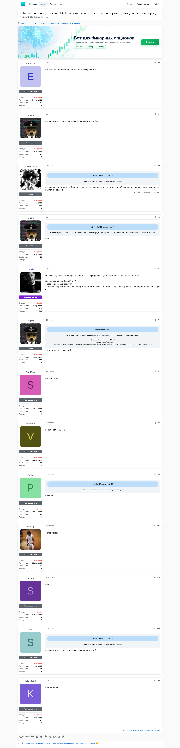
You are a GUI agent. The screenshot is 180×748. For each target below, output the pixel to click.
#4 (159, 217)
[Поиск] (155, 4)
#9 (159, 474)
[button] (64, 4)
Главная (33, 4)
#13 (158, 680)
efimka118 (25, 17)
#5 (159, 269)
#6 (159, 320)
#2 (159, 114)
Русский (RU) (28, 743)
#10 (158, 526)
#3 (159, 166)
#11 (158, 577)
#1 (159, 63)
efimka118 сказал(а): (101, 175)
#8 (159, 423)
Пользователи (56, 4)
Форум (43, 4)
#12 (158, 629)
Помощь (83, 743)
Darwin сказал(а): (101, 330)
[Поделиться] (155, 62)
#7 (159, 371)
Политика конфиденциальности (65, 743)
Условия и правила (43, 743)
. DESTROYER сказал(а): (101, 227)
